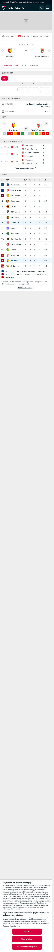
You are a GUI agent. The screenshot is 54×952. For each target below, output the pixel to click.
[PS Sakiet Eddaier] (7, 184)
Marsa (13, 250)
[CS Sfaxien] (7, 211)
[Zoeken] (41, 7)
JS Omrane (15, 266)
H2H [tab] (24, 65)
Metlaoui (10, 56)
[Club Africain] (7, 190)
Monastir (14, 228)
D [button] (45, 180)
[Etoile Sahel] (7, 244)
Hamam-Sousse (15, 217)
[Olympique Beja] (7, 255)
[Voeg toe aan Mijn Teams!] (2, 50)
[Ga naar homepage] (15, 8)
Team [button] (8, 180)
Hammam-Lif (15, 233)
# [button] (1, 180)
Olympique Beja (15, 255)
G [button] (34, 180)
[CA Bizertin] (7, 195)
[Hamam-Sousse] (7, 217)
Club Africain (15, 190)
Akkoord (27, 932)
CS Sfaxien (15, 212)
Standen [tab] (34, 65)
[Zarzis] (7, 206)
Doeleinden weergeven (27, 947)
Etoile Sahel (15, 244)
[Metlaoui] (7, 260)
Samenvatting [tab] (11, 65)
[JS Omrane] (7, 265)
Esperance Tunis (15, 201)
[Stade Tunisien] (7, 222)
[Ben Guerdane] (7, 238)
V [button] (39, 180)
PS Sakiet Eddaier (15, 185)
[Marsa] (7, 249)
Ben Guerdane (15, 239)
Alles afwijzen (27, 939)
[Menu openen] (47, 7)
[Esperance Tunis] (7, 201)
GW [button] (25, 180)
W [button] (30, 180)
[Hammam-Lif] (7, 233)
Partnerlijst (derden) (11, 926)
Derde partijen (16, 909)
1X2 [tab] (4, 78)
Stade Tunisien (42, 56)
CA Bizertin (15, 195)
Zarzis (13, 206)
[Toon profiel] (10, 51)
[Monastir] (7, 228)
